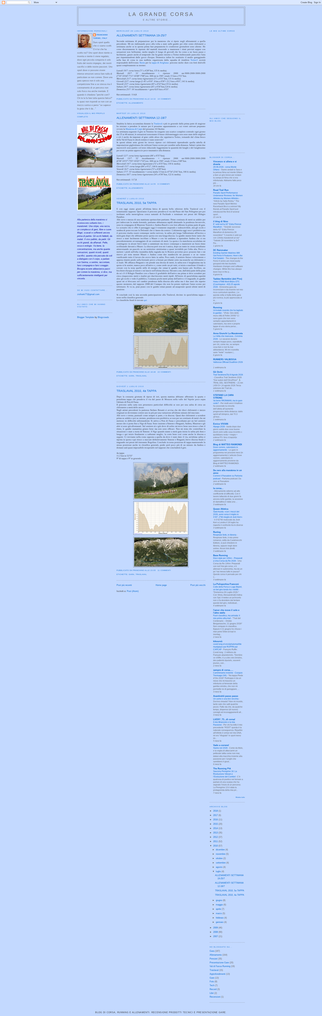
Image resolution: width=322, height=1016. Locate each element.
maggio (220, 904)
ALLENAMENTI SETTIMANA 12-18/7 (142, 117)
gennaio (220, 922)
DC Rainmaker (220, 250)
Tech (212, 985)
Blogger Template (85, 317)
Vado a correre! (221, 745)
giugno (219, 900)
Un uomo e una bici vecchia (226, 699)
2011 (216, 841)
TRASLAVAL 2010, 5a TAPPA (136, 203)
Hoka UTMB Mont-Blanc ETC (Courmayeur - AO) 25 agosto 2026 (226, 284)
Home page (161, 585)
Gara (131, 376)
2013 (216, 832)
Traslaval (158, 123)
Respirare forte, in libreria (225, 535)
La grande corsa (161, 14)
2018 (216, 811)
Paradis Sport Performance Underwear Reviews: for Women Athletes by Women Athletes (228, 195)
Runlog (217, 532)
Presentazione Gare (219, 962)
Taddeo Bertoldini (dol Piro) (227, 279)
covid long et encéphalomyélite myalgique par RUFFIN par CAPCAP (227, 647)
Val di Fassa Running (220, 966)
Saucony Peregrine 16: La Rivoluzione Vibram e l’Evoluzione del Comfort (225, 774)
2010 (216, 845)
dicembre (220, 849)
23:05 (153, 570)
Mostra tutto (240, 797)
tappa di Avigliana (160, 62)
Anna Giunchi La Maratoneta (228, 333)
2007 (216, 936)
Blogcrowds (103, 317)
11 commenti (164, 570)
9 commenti (164, 184)
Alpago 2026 (219, 426)
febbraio (220, 917)
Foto (212, 981)
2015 (216, 824)
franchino (102, 35)
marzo (219, 913)
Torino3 (194, 60)
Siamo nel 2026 (220, 748)
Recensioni (215, 997)
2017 (216, 815)
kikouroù (217, 641)
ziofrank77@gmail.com (88, 294)
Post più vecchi (197, 585)
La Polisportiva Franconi (226, 584)
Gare (212, 978)
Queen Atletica (220, 509)
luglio (219, 871)
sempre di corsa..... (223, 670)
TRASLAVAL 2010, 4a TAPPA (136, 391)
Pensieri (214, 958)
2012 (216, 837)
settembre (221, 862)
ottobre (219, 858)
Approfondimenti (217, 974)
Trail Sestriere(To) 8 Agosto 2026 (228, 375)
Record (213, 989)
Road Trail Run (221, 190)
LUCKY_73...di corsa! (224, 719)
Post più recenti (124, 585)
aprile (219, 909)
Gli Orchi (218, 372)
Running (217, 307)
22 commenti (164, 372)
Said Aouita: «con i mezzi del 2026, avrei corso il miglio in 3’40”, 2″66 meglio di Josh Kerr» (227, 514)
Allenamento (136, 103)
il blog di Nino (220, 221)
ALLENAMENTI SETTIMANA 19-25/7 (142, 35)
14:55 (153, 184)
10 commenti (164, 99)
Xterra (142, 62)
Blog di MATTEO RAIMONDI (227, 444)
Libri (212, 993)
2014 (216, 828)
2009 (216, 927)
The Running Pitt (222, 768)
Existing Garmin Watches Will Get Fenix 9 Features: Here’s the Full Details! (228, 255)
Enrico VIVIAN (220, 424)
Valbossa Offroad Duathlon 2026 (228, 362)
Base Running (220, 555)
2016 (216, 819)
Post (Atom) (133, 591)
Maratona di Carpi (134, 129)
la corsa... (218, 488)
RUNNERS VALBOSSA (224, 359)
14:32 (153, 99)
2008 (216, 932)
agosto (219, 867)
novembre (221, 854)
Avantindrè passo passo (225, 696)
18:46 (153, 372)
